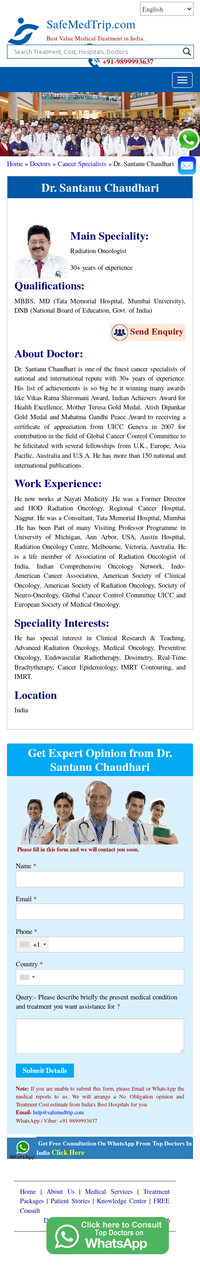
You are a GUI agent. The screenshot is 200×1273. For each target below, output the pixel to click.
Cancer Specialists (82, 163)
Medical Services (109, 1191)
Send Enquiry (157, 331)
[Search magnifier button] (186, 51)
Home (15, 163)
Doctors (40, 163)
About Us (60, 1191)
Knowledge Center (122, 1200)
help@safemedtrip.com (58, 1112)
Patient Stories (70, 1200)
